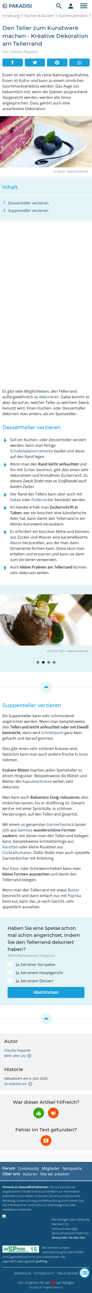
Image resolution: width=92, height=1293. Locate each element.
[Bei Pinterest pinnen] (57, 62)
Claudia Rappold (17, 1050)
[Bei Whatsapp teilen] (79, 62)
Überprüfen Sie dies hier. (69, 1237)
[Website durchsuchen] (59, 6)
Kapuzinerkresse (37, 781)
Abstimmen (46, 992)
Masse (15, 542)
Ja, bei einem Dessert (34, 980)
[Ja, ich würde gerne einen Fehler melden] (46, 1140)
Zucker (30, 469)
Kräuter (81, 754)
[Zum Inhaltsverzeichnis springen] (46, 687)
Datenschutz (44, 1273)
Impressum (22, 1273)
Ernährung (11, 15)
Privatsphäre (67, 1273)
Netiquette (72, 1168)
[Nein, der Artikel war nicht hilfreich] (53, 1113)
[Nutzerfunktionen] (71, 6)
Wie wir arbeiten (54, 1174)
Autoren (30, 1174)
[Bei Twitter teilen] (35, 62)
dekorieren (49, 396)
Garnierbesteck (60, 824)
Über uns (11, 1174)
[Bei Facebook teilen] (12, 62)
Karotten (10, 847)
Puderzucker (42, 499)
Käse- (15, 868)
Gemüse (25, 830)
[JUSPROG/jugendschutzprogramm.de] (20, 1249)
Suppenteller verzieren (28, 210)
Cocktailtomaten (17, 852)
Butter (73, 890)
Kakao (15, 499)
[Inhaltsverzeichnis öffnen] (84, 1273)
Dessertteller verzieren (28, 203)
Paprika (74, 895)
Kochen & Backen (39, 15)
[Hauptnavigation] (84, 6)
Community (28, 1168)
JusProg (41, 1261)
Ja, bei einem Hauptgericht (39, 972)
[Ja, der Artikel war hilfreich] (38, 1113)
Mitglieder (51, 1168)
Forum (8, 1168)
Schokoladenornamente (31, 451)
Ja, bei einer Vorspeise (35, 964)
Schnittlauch (52, 732)
